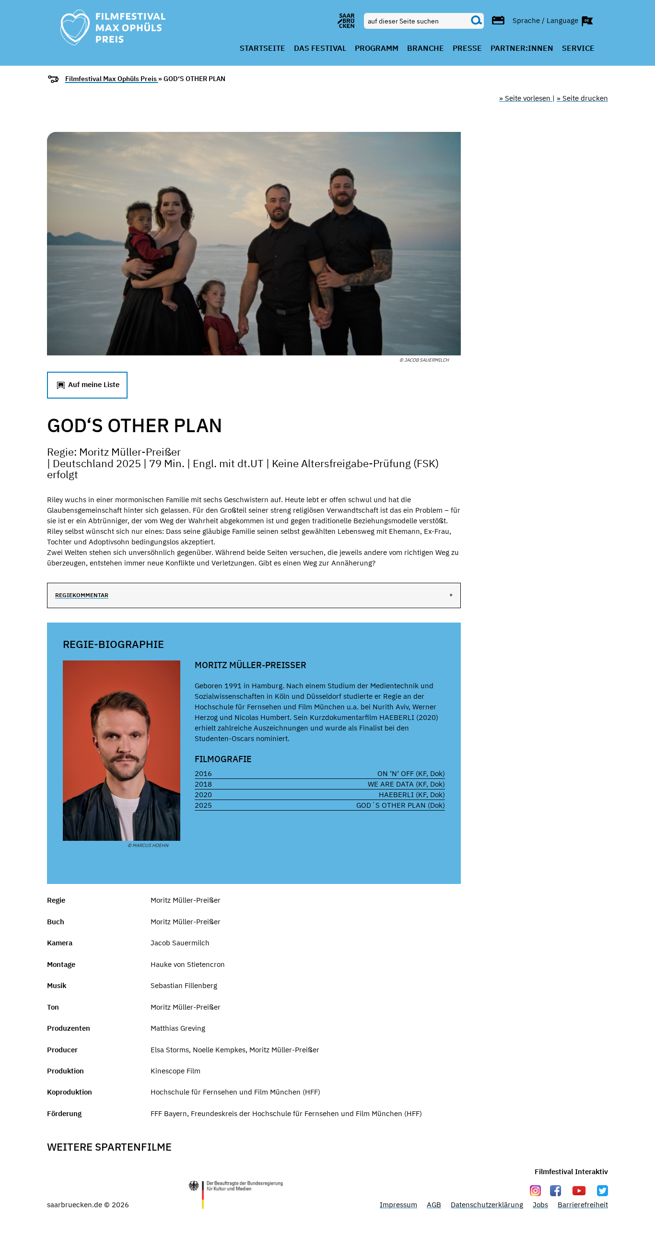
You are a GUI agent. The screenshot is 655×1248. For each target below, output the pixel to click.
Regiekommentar (81, 595)
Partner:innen (522, 48)
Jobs (540, 1204)
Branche (425, 48)
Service (578, 48)
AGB (434, 1204)
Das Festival (320, 48)
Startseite (262, 48)
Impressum (398, 1204)
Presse (467, 48)
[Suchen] (476, 20)
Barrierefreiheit (583, 1204)
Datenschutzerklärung (487, 1204)
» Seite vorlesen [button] (525, 98)
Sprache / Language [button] (546, 19)
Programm (376, 48)
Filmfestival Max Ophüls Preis (111, 78)
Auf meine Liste (92, 384)
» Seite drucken (582, 98)
